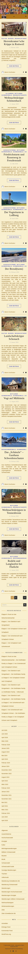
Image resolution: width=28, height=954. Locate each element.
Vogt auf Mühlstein (14, 398)
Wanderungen (6, 888)
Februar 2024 (6, 763)
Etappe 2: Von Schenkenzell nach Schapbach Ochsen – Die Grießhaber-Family (13, 713)
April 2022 (5, 781)
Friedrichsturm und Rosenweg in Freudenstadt (14, 157)
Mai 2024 (4, 755)
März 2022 (5, 784)
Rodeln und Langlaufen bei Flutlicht (14, 563)
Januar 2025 (5, 748)
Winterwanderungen (8, 906)
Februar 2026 (6, 744)
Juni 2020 (5, 817)
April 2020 (5, 820)
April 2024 (5, 759)
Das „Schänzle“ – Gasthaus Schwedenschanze (14, 455)
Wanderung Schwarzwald (9, 884)
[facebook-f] (11, 1)
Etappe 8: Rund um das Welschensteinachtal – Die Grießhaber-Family (14, 660)
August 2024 (5, 752)
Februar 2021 (6, 813)
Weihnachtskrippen (20, 95)
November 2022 (7, 773)
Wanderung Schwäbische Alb (11, 881)
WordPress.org (6, 934)
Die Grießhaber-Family (14, 6)
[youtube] (13, 1)
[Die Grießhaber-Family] (4, 16)
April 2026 (5, 737)
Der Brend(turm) (14, 268)
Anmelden (5, 923)
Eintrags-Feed (6, 927)
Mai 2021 (4, 802)
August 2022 (5, 777)
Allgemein (10, 93)
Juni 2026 (5, 734)
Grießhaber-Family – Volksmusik (13, 692)
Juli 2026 (4, 730)
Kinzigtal (4, 841)
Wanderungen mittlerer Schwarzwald (13, 899)
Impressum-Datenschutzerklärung (14, 948)
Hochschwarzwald (9, 449)
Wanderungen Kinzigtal (9, 895)
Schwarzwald (18, 151)
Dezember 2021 (7, 795)
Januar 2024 (5, 766)
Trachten (4, 874)
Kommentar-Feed (7, 930)
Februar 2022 (6, 788)
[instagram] (15, 1)
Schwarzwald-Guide (8, 866)
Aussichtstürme (9, 150)
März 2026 (5, 741)
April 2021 (5, 806)
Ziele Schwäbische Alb (9, 913)
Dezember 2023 (7, 770)
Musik (3, 859)
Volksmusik (5, 877)
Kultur (4, 38)
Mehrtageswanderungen (9, 848)
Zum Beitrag (14, 66)
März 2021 (5, 809)
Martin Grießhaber (10, 72)
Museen (11, 38)
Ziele (3, 910)
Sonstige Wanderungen (9, 870)
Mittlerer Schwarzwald (8, 852)
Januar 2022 (5, 791)
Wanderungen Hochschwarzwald (12, 892)
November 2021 (7, 799)
